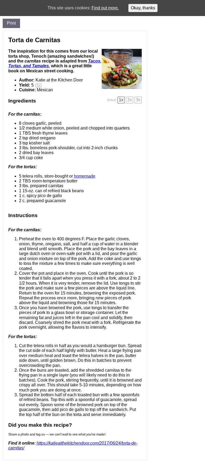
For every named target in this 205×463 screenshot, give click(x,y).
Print (11, 23)
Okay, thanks (143, 8)
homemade (84, 176)
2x (129, 99)
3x (138, 99)
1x (121, 99)
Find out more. (105, 8)
